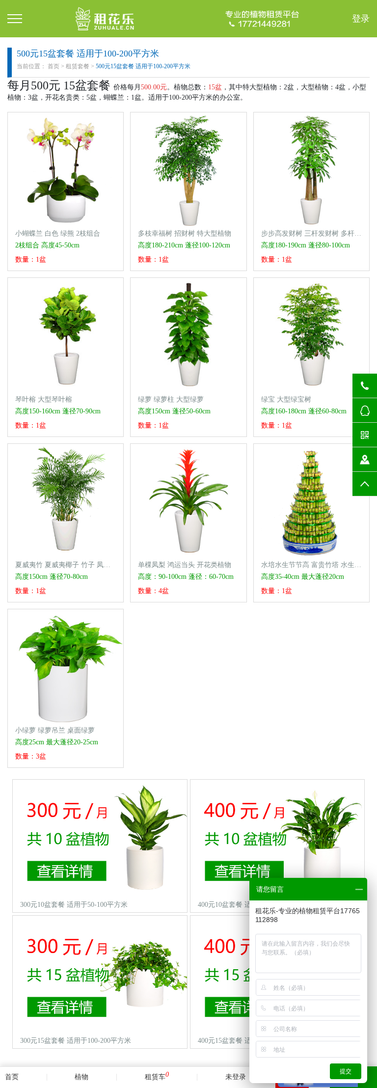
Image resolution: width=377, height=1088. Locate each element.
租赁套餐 (77, 66)
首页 (53, 66)
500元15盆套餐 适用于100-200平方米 (143, 66)
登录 (361, 19)
